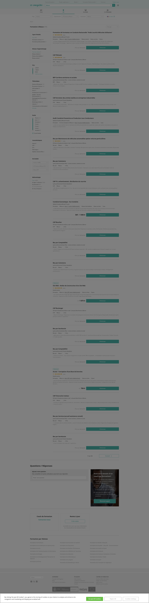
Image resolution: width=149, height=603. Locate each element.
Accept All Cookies (94, 599)
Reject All (113, 599)
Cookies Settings (130, 599)
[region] (74, 598)
